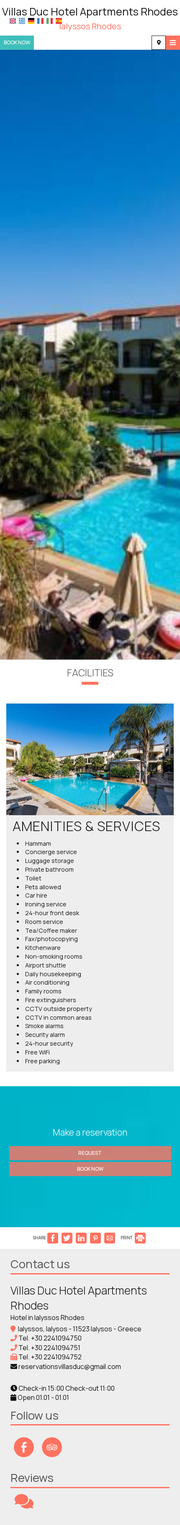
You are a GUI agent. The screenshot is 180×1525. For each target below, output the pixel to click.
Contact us (40, 1264)
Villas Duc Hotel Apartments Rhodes (90, 18)
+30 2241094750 (56, 1338)
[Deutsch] (31, 21)
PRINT (127, 1238)
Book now (17, 42)
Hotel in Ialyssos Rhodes (47, 1317)
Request (90, 1153)
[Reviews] (24, 1505)
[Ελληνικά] (22, 21)
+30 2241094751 (55, 1347)
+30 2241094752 (56, 1356)
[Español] (59, 21)
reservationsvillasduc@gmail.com (69, 1366)
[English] (13, 21)
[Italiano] (49, 21)
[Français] (40, 21)
